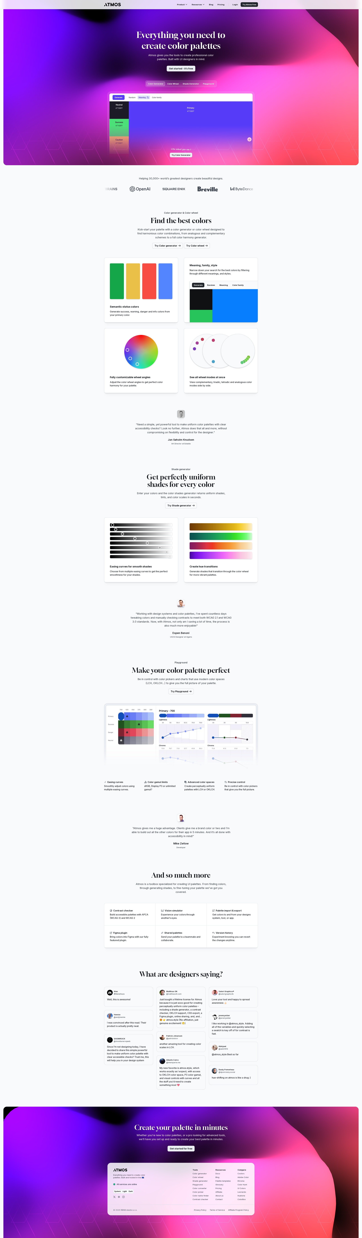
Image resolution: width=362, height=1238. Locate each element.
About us (219, 1196)
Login (235, 4)
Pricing (220, 4)
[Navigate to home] (112, 4)
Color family (238, 285)
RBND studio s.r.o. (129, 1210)
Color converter (200, 1188)
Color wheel (198, 1177)
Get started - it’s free (181, 68)
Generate (198, 285)
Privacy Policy (200, 1210)
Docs (218, 1173)
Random (211, 285)
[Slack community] (119, 1197)
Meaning (223, 285)
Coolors (241, 1173)
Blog (211, 4)
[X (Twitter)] (114, 1197)
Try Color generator (166, 245)
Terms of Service (217, 1210)
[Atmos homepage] (131, 1170)
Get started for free (181, 1148)
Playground (208, 84)
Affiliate (219, 1192)
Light (125, 1191)
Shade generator (200, 1181)
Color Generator (155, 84)
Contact (219, 1199)
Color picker (198, 1192)
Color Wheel (173, 84)
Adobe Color (243, 1177)
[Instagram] (123, 1197)
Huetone (241, 1196)
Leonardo (242, 1192)
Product (181, 4)
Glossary (219, 1184)
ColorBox (242, 1199)
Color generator (200, 1173)
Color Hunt (242, 1184)
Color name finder (201, 1196)
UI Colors (242, 1188)
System (117, 1191)
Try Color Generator (181, 155)
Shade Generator (191, 84)
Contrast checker (200, 1199)
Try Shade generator (179, 505)
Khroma (241, 1181)
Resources (197, 4)
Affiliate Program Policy (238, 1210)
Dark (131, 1191)
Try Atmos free (249, 4)
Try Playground (179, 691)
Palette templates (223, 1181)
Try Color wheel (195, 245)
